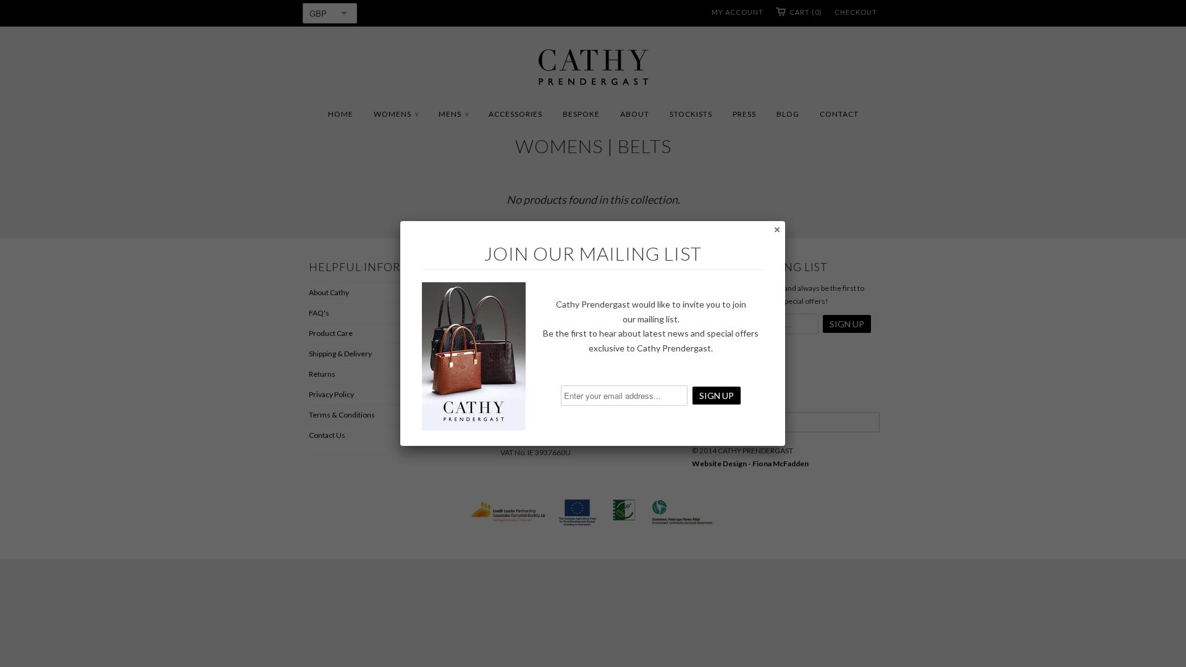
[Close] (776, 229)
